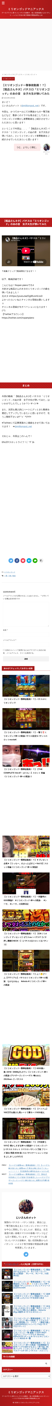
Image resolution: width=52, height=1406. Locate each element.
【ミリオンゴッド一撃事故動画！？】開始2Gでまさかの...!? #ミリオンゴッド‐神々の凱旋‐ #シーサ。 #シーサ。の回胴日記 (31, 1272)
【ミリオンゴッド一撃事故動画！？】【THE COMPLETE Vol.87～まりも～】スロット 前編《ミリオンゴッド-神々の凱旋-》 (24, 773)
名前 (5, 630)
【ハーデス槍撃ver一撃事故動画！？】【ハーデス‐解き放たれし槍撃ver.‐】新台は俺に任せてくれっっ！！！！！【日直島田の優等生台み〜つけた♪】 (29, 1168)
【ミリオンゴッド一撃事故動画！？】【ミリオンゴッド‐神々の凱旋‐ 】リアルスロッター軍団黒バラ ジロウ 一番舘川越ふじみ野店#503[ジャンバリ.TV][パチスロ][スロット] (31, 1322)
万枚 (9, 576)
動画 (14, 576)
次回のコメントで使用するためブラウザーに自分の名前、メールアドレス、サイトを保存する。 (24, 651)
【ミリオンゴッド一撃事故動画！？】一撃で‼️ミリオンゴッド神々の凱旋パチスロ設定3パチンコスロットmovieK (26, 736)
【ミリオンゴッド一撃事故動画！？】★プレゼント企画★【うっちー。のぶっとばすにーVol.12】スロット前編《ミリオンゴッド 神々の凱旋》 (26, 863)
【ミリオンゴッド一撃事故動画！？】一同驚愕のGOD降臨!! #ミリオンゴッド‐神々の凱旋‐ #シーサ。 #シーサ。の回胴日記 (25, 900)
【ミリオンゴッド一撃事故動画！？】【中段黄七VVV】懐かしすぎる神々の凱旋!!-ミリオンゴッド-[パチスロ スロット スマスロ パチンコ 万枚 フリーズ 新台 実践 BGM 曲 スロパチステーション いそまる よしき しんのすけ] (26, 1149)
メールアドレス (9, 640)
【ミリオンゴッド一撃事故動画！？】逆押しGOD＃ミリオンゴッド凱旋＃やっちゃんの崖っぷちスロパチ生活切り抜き (31, 1296)
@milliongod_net (30, 105)
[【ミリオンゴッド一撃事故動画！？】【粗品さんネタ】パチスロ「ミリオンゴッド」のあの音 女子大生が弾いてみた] (29, 560)
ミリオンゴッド (9, 572)
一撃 (5, 576)
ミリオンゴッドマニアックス (26, 9)
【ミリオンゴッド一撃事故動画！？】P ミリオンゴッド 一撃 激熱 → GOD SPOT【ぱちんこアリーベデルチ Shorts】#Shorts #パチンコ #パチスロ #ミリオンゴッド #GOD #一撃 (31, 1334)
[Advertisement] (26, 45)
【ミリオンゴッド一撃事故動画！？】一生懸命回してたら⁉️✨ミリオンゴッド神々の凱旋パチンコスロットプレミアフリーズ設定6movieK (31, 1285)
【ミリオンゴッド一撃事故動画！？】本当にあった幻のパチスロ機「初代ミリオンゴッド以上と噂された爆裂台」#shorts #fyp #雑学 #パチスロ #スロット (31, 1309)
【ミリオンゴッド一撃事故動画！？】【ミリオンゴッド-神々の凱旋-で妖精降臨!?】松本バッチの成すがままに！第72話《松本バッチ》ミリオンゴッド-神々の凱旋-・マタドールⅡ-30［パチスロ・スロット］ (31, 1347)
